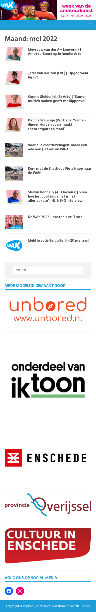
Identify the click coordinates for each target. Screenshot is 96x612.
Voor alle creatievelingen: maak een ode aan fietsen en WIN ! (57, 147)
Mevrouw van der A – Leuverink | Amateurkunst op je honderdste (54, 51)
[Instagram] (20, 591)
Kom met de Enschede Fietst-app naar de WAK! (59, 170)
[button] (89, 24)
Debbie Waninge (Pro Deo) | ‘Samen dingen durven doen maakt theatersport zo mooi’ (57, 124)
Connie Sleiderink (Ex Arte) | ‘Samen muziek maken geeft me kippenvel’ (57, 98)
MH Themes (82, 606)
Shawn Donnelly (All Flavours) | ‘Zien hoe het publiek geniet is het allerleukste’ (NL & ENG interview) (57, 196)
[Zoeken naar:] (48, 270)
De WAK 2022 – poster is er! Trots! (55, 216)
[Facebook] (9, 591)
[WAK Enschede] (48, 17)
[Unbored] (48, 321)
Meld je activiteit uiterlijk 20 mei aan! (58, 240)
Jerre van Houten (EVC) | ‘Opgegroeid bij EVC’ (58, 75)
